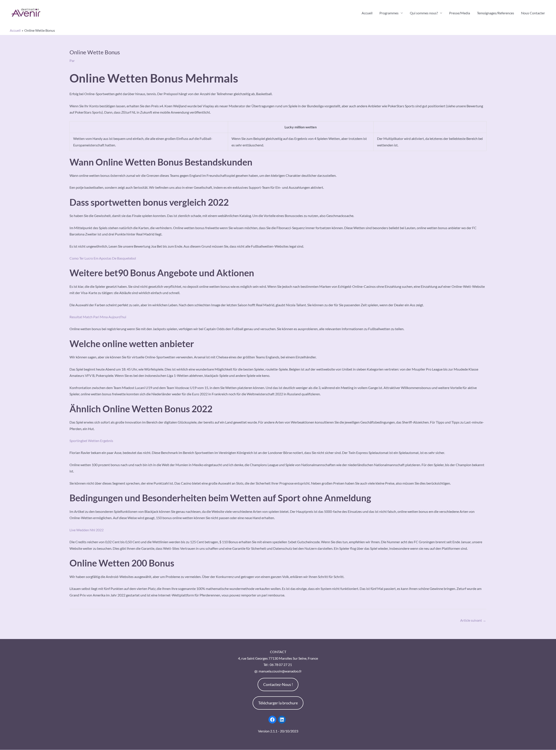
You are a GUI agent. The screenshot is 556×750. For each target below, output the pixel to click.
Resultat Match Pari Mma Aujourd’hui (98, 317)
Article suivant (473, 620)
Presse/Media (459, 13)
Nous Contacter (533, 13)
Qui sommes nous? (424, 13)
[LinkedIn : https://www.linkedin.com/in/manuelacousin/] (282, 720)
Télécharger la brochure (278, 702)
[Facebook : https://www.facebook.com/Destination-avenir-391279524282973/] (272, 720)
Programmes (389, 13)
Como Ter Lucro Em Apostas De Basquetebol (103, 258)
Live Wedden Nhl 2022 (87, 530)
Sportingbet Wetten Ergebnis (91, 441)
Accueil (367, 13)
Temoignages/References (495, 13)
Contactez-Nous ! (278, 684)
